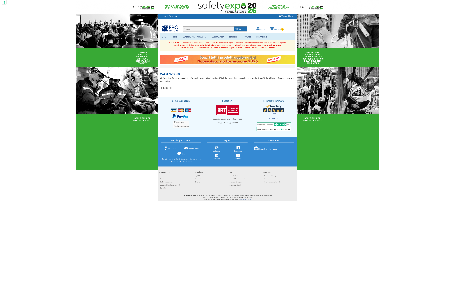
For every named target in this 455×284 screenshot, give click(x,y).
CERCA (238, 29)
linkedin (217, 158)
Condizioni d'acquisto (271, 176)
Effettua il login (287, 16)
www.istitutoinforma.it (237, 179)
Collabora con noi (166, 182)
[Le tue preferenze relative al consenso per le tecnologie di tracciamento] (4, 2)
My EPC (262, 29)
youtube (238, 158)
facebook (238, 151)
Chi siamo (173, 16)
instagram (217, 151)
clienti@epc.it (193, 148)
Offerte (197, 182)
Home (164, 16)
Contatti (163, 188)
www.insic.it (233, 176)
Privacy (266, 179)
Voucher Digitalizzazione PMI (170, 185)
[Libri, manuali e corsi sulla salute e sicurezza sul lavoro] (170, 28)
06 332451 (172, 148)
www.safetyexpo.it (235, 182)
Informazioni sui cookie (272, 182)
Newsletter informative (267, 149)
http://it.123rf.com (245, 199)
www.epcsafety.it (235, 185)
